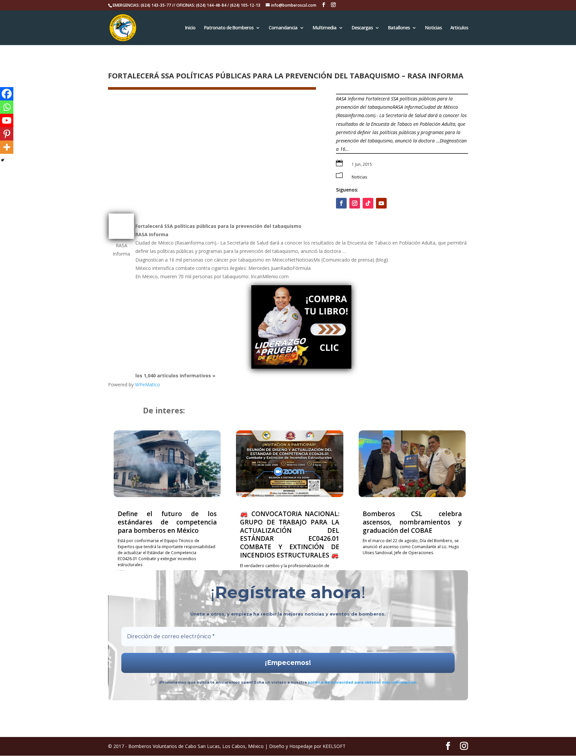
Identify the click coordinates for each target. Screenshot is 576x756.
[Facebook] (6, 93)
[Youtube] (6, 120)
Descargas (362, 28)
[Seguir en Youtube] (381, 203)
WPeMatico (147, 384)
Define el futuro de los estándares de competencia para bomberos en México (167, 521)
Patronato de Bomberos (228, 28)
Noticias (433, 28)
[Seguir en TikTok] (368, 203)
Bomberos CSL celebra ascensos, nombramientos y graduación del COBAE (412, 521)
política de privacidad (331, 682)
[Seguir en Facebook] (341, 203)
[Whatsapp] (6, 107)
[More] (6, 147)
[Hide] (2, 160)
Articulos (459, 28)
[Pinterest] (6, 133)
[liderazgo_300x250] (301, 367)
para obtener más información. (385, 682)
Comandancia (283, 28)
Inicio (190, 28)
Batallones (399, 28)
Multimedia (324, 28)
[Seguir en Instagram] (354, 203)
